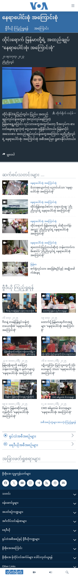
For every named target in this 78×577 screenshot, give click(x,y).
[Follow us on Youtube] (22, 483)
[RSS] (46, 483)
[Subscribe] (63, 483)
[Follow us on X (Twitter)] (13, 483)
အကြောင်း (41, 28)
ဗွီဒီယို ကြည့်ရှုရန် (16, 28)
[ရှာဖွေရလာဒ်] (67, 572)
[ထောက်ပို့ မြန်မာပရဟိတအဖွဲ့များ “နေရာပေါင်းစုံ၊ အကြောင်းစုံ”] (58, 303)
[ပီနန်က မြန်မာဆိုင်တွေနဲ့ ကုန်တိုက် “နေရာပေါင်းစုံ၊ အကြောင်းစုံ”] (19, 389)
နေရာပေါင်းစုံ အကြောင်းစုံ (43, 183)
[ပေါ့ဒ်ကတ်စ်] (55, 483)
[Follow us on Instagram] (30, 483)
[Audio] (50, 572)
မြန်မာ (33, 264)
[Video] (34, 572)
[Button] (8, 155)
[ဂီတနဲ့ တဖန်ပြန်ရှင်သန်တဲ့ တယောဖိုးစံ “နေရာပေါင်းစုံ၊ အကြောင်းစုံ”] (19, 303)
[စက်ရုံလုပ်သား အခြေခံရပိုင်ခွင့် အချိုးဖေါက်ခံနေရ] (15, 269)
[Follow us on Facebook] (5, 483)
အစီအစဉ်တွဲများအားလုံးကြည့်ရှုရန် (58, 422)
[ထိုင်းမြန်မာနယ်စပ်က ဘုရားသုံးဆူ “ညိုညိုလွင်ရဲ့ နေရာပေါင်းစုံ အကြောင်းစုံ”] (15, 206)
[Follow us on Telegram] (38, 483)
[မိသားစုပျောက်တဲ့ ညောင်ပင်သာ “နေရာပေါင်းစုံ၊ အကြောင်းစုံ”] (15, 187)
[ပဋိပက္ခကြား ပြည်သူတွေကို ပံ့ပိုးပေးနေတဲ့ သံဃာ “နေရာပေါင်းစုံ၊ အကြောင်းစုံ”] (58, 346)
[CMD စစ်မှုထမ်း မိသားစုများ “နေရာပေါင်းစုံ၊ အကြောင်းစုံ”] (58, 389)
